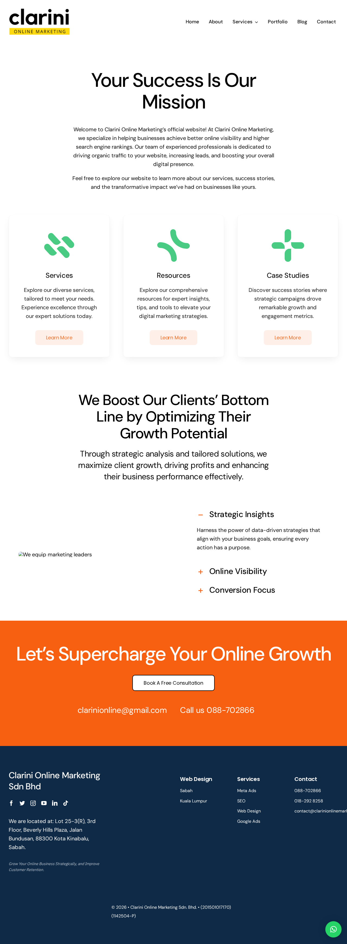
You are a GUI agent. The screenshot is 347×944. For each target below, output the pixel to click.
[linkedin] (54, 803)
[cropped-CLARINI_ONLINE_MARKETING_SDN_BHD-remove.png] (40, 7)
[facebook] (11, 803)
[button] (259, 515)
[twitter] (22, 803)
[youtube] (44, 803)
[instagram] (33, 803)
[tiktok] (65, 803)
